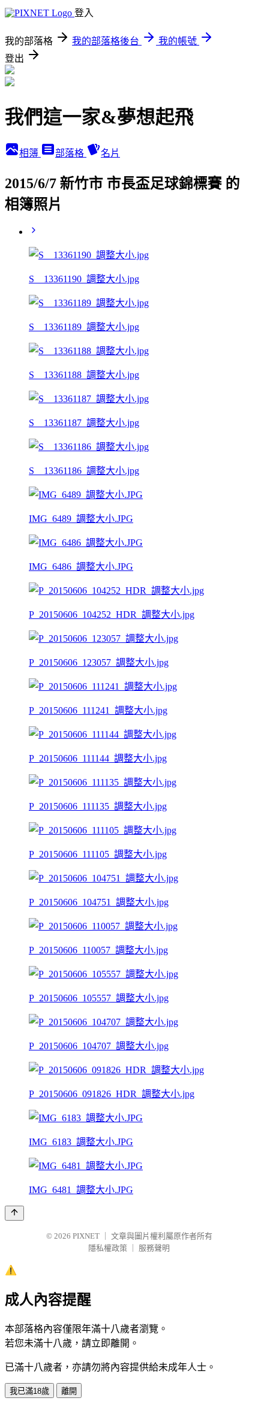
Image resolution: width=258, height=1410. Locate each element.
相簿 (30, 153)
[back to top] (14, 1213)
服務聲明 (154, 1247)
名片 (110, 153)
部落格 (70, 153)
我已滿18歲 (29, 1391)
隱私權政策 (107, 1247)
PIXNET (86, 1235)
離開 (69, 1391)
